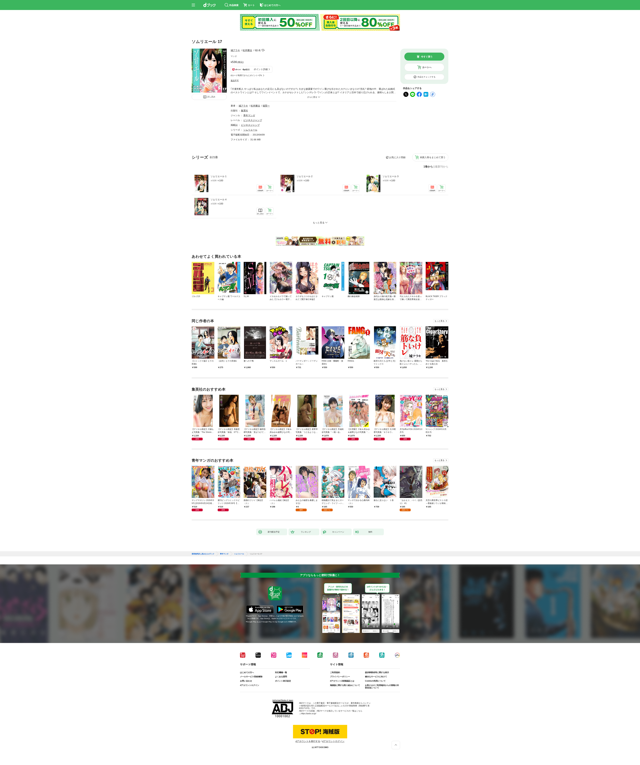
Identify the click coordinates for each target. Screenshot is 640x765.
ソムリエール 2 (304, 176)
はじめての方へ (247, 672)
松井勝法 (247, 50)
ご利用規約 (335, 672)
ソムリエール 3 (390, 176)
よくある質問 (281, 676)
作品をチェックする (427, 77)
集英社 (244, 110)
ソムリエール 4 (218, 199)
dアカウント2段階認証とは (342, 681)
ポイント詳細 (261, 69)
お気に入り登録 (397, 157)
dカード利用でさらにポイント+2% (246, 75)
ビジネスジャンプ (252, 120)
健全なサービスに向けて (376, 676)
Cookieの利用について (375, 681)
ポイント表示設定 (283, 681)
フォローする (263, 50)
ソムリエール (250, 130)
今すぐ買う (427, 56)
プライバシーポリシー (340, 676)
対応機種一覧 (281, 672)
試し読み (211, 97)
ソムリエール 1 (218, 176)
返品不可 (235, 80)
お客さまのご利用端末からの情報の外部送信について (382, 686)
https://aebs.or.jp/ (308, 713)
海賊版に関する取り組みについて (345, 685)
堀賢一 (266, 105)
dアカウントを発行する (308, 741)
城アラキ (235, 50)
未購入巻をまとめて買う (433, 157)
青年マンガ (249, 115)
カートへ (427, 67)
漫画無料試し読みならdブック (203, 554)
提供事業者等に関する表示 (377, 672)
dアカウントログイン (249, 685)
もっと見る (439, 321)
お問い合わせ (246, 681)
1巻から (428, 166)
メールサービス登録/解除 (251, 676)
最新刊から (441, 166)
